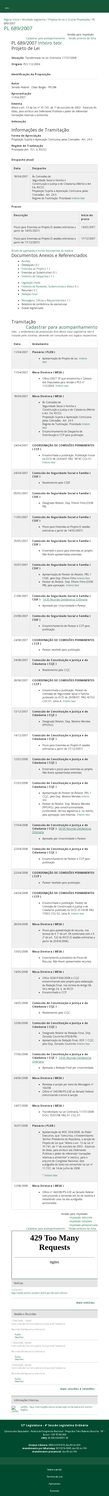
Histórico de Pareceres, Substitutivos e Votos (47, 286)
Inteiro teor (50, 43)
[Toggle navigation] (7, 6)
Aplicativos (54, 1483)
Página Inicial (12, 19)
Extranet (54, 1490)
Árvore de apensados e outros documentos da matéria (42, 250)
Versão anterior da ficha (82, 38)
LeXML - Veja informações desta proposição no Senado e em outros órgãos (56, 1409)
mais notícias (85, 1302)
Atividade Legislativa (34, 19)
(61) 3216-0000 (63, 1448)
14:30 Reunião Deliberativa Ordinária (65, 599)
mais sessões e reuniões (77, 1389)
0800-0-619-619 (57, 1445)
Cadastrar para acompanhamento (46, 38)
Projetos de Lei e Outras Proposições (69, 19)
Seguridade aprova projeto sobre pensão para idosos (39, 1292)
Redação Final (30, 294)
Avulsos (26, 261)
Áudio (18, 1334)
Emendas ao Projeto (33, 268)
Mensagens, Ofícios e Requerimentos (43, 300)
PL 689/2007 (18, 28)
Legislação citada (31, 282)
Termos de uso (55, 1476)
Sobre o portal (54, 1469)
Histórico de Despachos (35, 276)
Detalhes (19, 1337)
